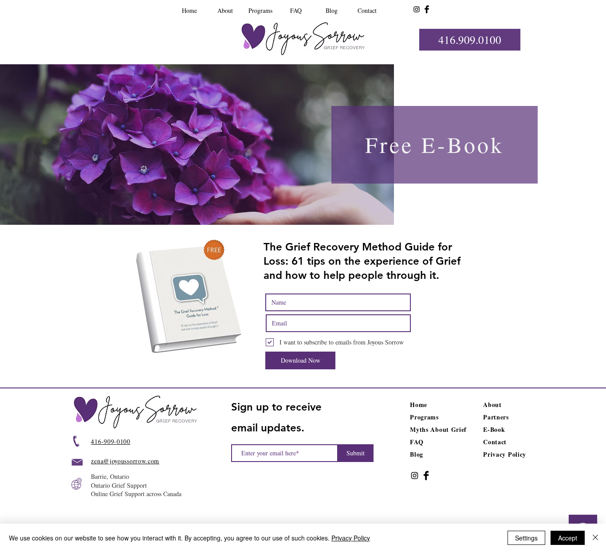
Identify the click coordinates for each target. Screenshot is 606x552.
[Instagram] (417, 9)
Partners (496, 417)
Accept (567, 537)
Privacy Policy (350, 537)
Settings (526, 537)
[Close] (595, 538)
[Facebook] (427, 9)
